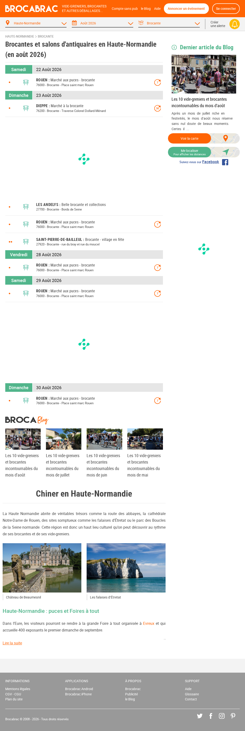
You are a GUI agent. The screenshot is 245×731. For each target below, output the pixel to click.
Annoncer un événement (186, 8)
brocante (46, 36)
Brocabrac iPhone (78, 694)
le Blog (146, 8)
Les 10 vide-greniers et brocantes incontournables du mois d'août (199, 102)
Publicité (131, 694)
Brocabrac (133, 689)
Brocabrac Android (79, 689)
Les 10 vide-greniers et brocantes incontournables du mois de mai (144, 465)
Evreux (148, 623)
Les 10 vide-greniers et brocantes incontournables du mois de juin (103, 465)
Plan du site (13, 699)
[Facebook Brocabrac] (214, 719)
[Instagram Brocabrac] (225, 719)
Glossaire (192, 694)
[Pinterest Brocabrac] (236, 719)
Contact (191, 699)
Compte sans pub (125, 8)
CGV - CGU (13, 694)
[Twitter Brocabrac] (203, 719)
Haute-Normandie (19, 36)
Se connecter (226, 8)
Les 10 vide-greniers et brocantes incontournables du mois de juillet (62, 465)
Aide (157, 8)
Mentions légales (17, 689)
